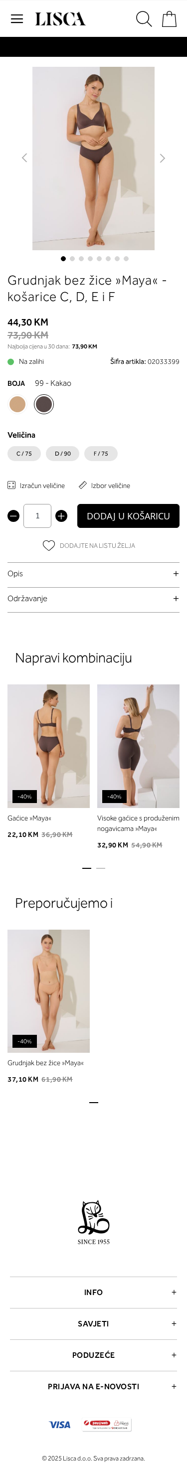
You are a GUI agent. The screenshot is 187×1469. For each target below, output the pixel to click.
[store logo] (59, 18)
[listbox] (93, 456)
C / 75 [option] (24, 453)
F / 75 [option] (101, 453)
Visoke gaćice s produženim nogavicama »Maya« (138, 823)
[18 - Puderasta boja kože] (17, 404)
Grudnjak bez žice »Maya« (45, 1063)
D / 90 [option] (63, 453)
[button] (25, 158)
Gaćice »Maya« (29, 818)
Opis (15, 573)
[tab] (93, 573)
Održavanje (27, 598)
